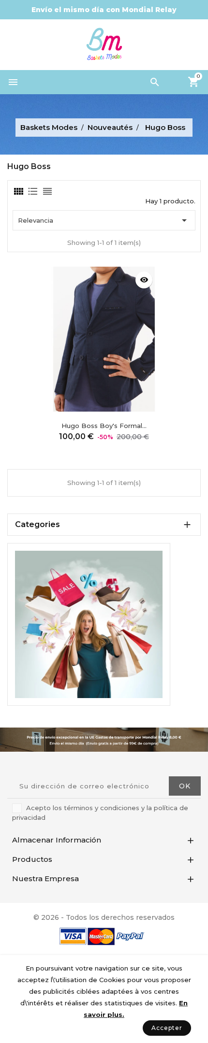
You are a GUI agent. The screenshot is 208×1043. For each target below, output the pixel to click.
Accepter (166, 1027)
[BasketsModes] (89, 624)
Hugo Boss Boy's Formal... (104, 425)
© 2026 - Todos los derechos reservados (104, 917)
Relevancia (104, 220)
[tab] (18, 191)
